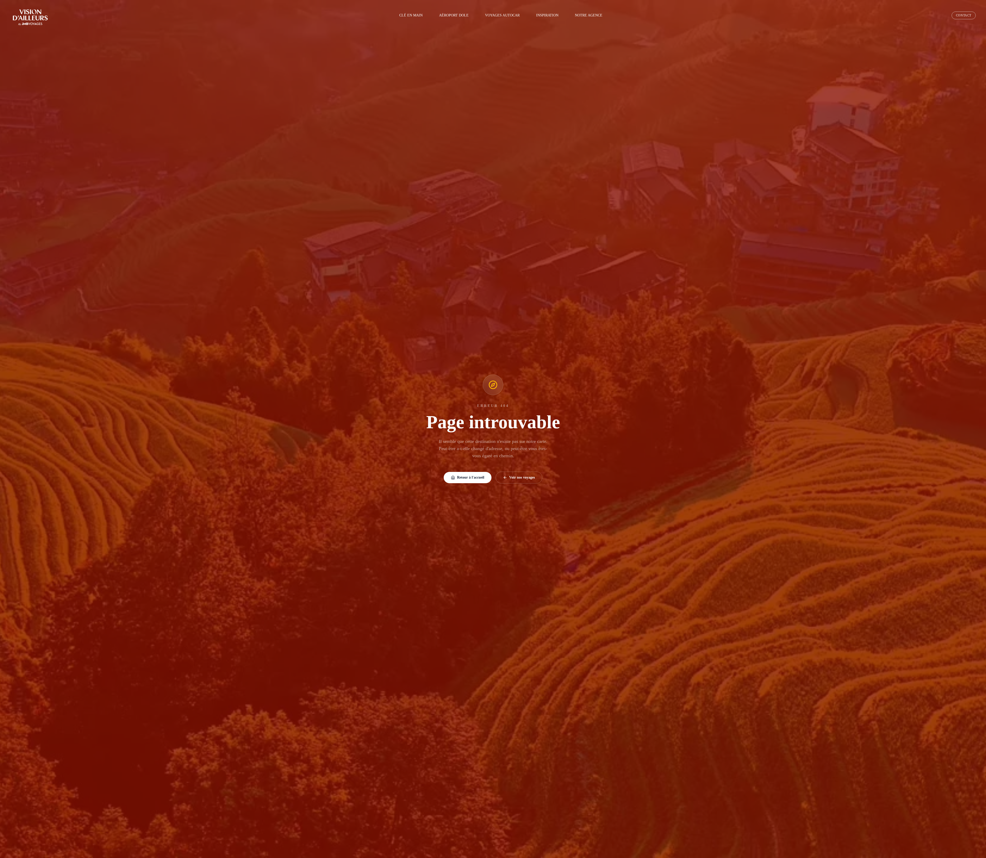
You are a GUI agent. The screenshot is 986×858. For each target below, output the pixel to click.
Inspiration (547, 15)
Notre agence (588, 15)
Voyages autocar (502, 15)
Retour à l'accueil (470, 477)
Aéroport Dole (454, 15)
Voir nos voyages (522, 477)
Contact (963, 15)
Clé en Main (411, 15)
